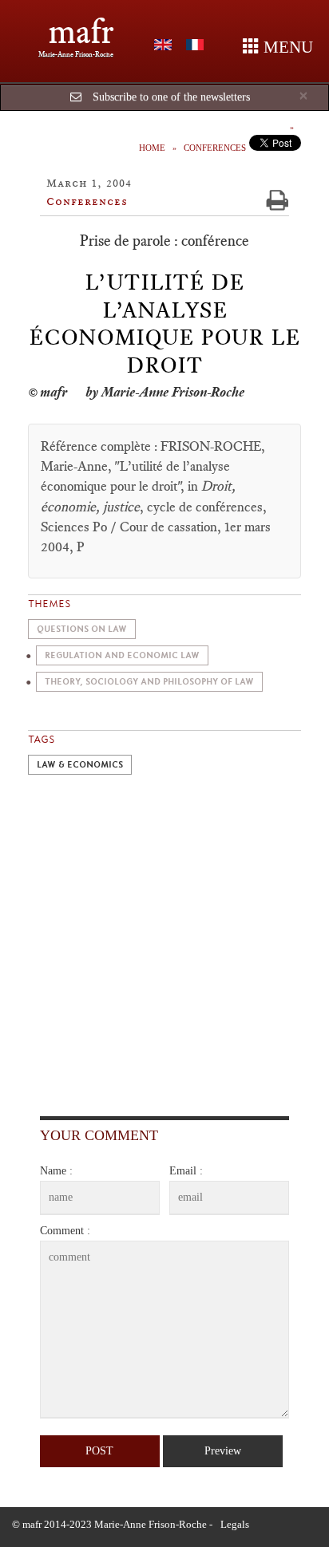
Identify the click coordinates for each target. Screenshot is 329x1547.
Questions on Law (82, 629)
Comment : (65, 1231)
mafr (81, 31)
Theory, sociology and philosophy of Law (149, 682)
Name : (56, 1171)
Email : (186, 1171)
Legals (234, 1524)
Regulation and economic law (122, 655)
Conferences (215, 147)
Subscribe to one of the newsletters (171, 97)
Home (152, 147)
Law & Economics (80, 765)
